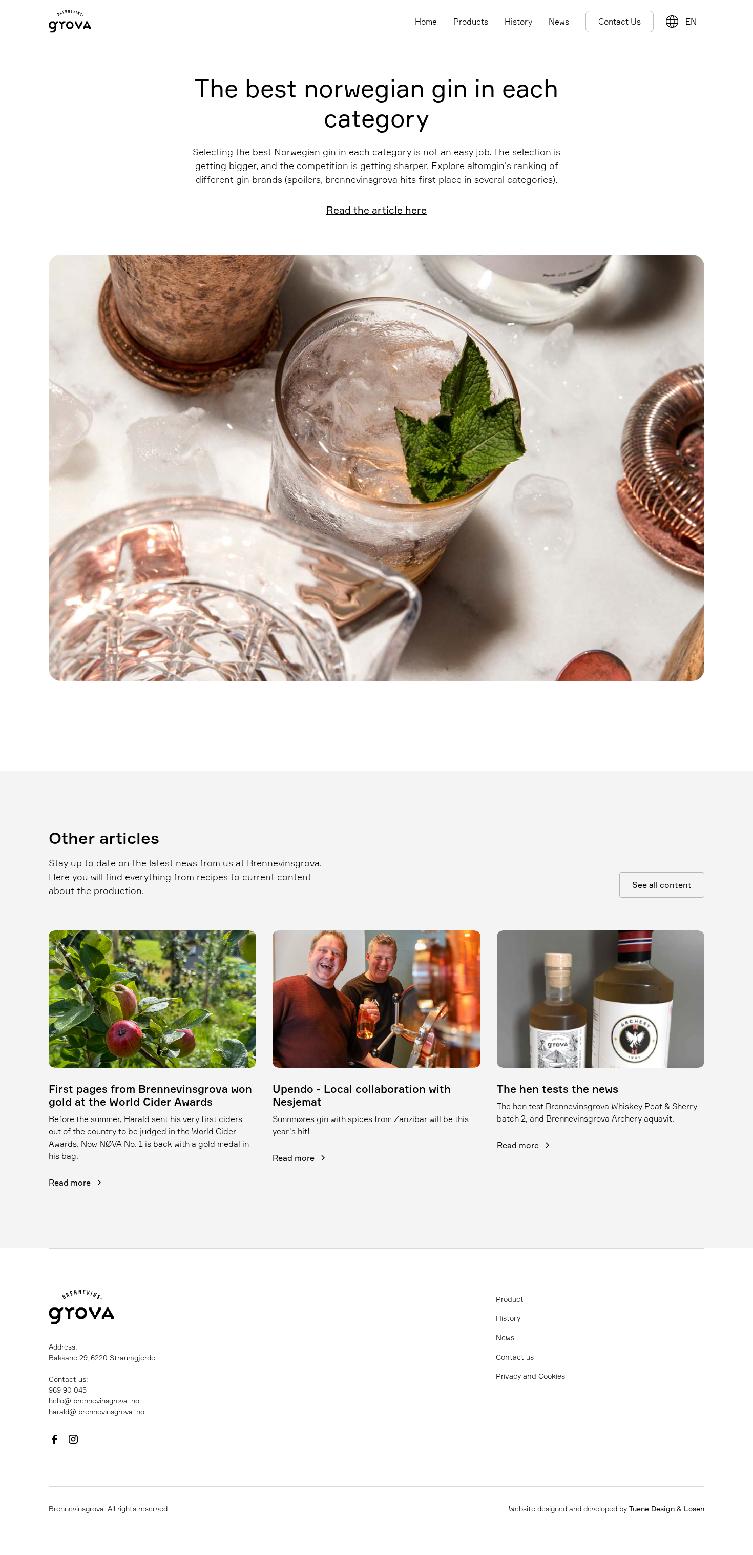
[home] (70, 21)
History (518, 21)
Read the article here (376, 210)
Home (426, 21)
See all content (662, 885)
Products (470, 21)
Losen (694, 1508)
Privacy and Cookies (530, 1376)
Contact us (515, 1357)
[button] (692, 21)
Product (510, 1299)
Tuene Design (652, 1508)
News (559, 21)
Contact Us (619, 21)
